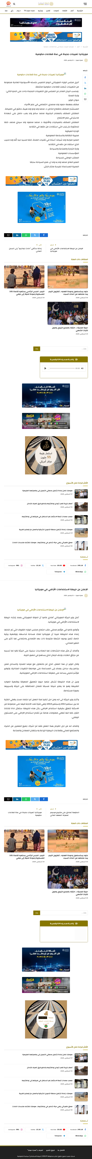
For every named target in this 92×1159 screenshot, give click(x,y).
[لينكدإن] (85, 88)
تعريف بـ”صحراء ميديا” (35, 1150)
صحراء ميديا (79, 60)
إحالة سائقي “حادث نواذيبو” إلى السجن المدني (25, 250)
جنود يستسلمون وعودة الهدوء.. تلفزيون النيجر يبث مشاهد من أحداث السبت (68, 293)
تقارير (48, 10)
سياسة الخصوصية (23, 1156)
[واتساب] (85, 93)
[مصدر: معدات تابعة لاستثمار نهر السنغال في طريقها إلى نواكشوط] (81, 519)
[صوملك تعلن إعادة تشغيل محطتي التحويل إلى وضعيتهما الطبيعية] (81, 493)
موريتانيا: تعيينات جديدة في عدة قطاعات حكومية (25, 814)
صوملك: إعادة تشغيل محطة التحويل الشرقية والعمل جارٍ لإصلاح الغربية (45, 529)
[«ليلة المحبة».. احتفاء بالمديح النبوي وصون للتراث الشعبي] (68, 313)
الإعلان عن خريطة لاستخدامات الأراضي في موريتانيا (66, 250)
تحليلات (56, 10)
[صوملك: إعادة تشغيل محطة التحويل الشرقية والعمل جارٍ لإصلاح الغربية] (81, 532)
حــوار (19, 10)
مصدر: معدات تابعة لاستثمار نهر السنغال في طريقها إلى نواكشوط (47, 516)
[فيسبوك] (85, 77)
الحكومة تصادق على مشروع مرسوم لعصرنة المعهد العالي (64, 814)
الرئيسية (80, 10)
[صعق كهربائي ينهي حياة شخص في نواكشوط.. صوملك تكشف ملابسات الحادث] (81, 545)
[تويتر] (85, 83)
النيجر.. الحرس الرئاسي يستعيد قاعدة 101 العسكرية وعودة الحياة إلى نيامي (26, 293)
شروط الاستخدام (35, 1156)
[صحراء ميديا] (46, 4)
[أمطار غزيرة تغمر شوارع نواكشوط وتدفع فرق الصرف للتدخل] (81, 506)
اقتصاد (64, 10)
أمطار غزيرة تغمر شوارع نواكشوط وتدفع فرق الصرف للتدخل (49, 503)
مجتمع (5, 10)
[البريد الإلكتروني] (85, 99)
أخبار (72, 10)
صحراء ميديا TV (29, 10)
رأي (12, 10)
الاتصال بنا (61, 1150)
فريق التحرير (50, 1150)
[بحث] (14, 4)
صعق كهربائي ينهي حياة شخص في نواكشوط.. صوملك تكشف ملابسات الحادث (42, 542)
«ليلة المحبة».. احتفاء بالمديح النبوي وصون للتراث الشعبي (70, 329)
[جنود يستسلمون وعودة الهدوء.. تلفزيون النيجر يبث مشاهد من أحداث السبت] (68, 277)
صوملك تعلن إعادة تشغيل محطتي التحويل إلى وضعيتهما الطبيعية (47, 490)
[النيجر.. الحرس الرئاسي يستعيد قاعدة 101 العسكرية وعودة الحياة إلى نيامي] (24, 277)
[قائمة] (85, 4)
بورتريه (40, 10)
